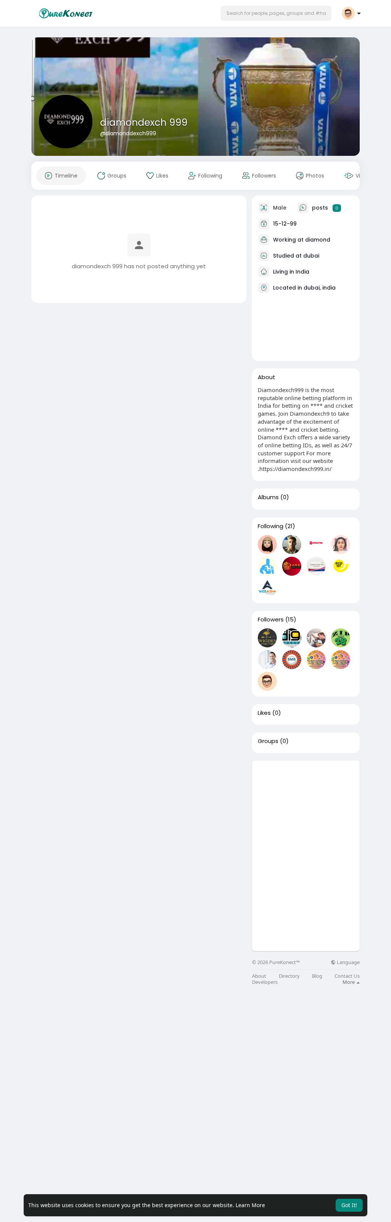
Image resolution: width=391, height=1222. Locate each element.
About (259, 976)
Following (270, 526)
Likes (264, 713)
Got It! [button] (349, 1205)
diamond (317, 239)
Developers (265, 982)
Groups (268, 741)
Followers (271, 620)
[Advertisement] (306, 808)
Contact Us (347, 976)
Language (348, 962)
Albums (268, 497)
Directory (289, 976)
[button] (276, 13)
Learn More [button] (250, 1205)
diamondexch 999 (143, 122)
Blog (317, 976)
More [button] (349, 982)
